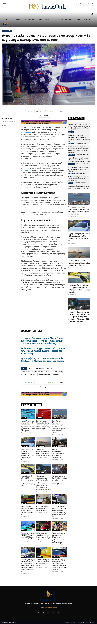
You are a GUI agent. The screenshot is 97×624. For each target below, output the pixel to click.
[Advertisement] (44, 309)
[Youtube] (53, 612)
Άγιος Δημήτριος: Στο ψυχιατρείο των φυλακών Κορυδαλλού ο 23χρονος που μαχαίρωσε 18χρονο (42, 359)
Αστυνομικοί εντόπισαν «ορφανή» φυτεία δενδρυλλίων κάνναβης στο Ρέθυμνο (43, 452)
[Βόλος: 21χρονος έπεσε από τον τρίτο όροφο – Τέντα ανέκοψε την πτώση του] (28, 499)
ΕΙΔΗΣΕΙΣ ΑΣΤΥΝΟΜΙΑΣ (28, 374)
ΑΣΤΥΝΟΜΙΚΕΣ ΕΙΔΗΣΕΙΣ (43, 372)
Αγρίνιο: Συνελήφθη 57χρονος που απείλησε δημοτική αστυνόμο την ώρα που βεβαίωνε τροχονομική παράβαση (59, 564)
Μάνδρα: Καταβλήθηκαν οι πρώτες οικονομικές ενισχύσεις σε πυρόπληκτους (58, 453)
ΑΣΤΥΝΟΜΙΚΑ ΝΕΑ (27, 372)
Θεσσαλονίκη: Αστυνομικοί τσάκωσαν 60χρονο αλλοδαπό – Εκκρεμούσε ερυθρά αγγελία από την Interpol (58, 426)
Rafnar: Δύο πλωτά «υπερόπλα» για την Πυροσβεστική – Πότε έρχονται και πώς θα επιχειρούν (43, 537)
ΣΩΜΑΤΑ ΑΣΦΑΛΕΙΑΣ (43, 530)
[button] (92, 14)
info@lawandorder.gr (51, 607)
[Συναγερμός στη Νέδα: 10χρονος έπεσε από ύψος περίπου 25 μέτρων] (43, 552)
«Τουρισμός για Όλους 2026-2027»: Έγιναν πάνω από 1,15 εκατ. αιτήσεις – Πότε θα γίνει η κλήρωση (28, 537)
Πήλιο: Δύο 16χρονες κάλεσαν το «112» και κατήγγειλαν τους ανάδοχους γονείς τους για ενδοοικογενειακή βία (59, 511)
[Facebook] (76, 3)
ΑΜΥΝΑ (39, 503)
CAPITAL (55, 446)
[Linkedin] (84, 3)
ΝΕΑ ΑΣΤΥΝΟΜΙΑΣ (44, 374)
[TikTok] (88, 3)
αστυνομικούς (26, 132)
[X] (92, 3)
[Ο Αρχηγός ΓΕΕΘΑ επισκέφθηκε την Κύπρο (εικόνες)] (43, 499)
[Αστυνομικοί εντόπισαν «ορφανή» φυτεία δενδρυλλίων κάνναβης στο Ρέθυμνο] (43, 442)
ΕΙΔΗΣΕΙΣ (23, 418)
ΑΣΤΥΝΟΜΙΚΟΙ (57, 372)
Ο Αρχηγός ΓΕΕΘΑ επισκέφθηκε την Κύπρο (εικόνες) (42, 508)
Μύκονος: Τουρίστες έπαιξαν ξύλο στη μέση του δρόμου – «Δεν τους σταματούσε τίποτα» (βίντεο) (59, 480)
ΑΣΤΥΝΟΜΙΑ (6, 31)
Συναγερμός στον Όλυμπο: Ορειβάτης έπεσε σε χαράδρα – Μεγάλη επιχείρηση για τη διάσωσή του (43, 425)
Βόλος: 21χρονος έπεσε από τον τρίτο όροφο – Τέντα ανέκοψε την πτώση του (27, 510)
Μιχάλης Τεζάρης (7, 118)
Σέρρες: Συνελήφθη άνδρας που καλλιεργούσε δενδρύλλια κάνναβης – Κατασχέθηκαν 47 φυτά (27, 454)
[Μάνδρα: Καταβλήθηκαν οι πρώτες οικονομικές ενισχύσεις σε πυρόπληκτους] (59, 442)
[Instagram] (80, 3)
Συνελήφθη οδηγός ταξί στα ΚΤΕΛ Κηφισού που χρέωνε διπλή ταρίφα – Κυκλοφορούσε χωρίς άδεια (28, 481)
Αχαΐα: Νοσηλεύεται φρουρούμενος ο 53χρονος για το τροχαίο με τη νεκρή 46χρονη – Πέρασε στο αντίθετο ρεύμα (43, 351)
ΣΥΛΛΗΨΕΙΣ (55, 374)
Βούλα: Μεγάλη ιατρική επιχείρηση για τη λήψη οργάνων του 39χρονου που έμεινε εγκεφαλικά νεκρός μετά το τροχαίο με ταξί (28, 565)
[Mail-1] (58, 612)
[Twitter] (43, 612)
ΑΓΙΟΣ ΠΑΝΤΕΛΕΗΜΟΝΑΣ (36, 369)
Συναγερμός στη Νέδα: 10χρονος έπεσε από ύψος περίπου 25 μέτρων (43, 562)
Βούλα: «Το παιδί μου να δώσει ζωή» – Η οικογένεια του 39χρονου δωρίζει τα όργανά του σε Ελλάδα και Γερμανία (28, 426)
